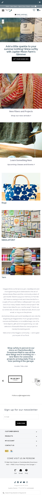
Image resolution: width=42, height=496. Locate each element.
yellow (24, 366)
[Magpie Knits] (8, 10)
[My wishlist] (34, 10)
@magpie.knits (24, 395)
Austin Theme (12, 488)
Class (17, 366)
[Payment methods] (7, 451)
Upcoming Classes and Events (20, 165)
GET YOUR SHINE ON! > (21, 59)
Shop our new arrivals (20, 116)
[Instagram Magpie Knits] (27, 482)
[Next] (39, 381)
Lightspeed (30, 488)
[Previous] (3, 381)
